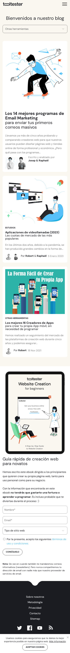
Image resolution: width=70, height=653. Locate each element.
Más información (57, 641)
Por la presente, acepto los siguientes (36, 541)
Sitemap (35, 618)
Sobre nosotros (35, 597)
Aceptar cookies (35, 647)
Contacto (35, 613)
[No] (67, 637)
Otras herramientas (16, 318)
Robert (29, 256)
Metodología (35, 602)
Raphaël (44, 160)
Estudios (10, 227)
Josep (31, 160)
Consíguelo (12, 551)
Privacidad (35, 607)
